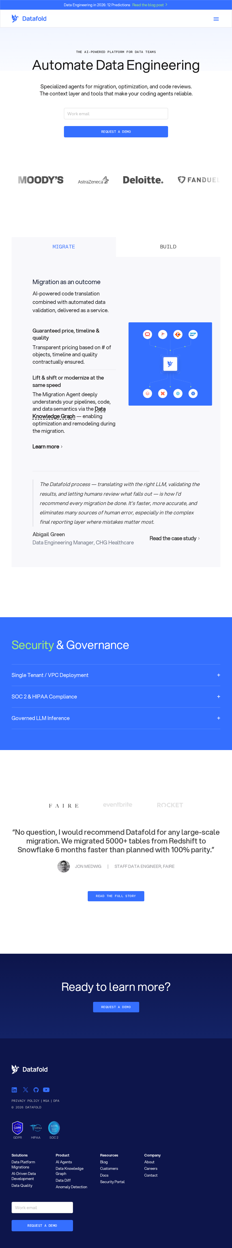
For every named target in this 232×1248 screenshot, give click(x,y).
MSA (46, 1100)
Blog (104, 1161)
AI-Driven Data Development (24, 1176)
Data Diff (63, 1180)
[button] (116, 675)
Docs (104, 1175)
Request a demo (116, 131)
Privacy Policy (25, 1100)
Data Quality (22, 1185)
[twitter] (25, 1089)
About (149, 1161)
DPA (56, 1100)
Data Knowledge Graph (69, 412)
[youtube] (46, 1089)
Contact (151, 1175)
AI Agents (64, 1161)
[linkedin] (15, 1089)
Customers (109, 1168)
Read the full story (116, 896)
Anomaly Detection (71, 1186)
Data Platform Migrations (23, 1164)
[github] (36, 1089)
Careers (150, 1168)
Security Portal (112, 1181)
